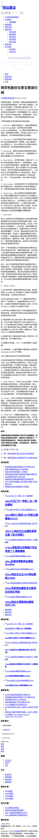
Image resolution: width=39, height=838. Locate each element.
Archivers (8, 760)
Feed (6, 764)
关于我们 (8, 47)
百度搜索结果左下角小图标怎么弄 (17, 702)
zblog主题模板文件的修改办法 (16, 705)
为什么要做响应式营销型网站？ (16, 815)
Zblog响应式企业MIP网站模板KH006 (18, 685)
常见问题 (12, 32)
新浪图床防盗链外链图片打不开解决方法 (20, 467)
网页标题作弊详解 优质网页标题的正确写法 (21, 474)
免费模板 (12, 22)
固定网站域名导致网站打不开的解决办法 (22, 458)
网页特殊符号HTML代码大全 (15, 700)
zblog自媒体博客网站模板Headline (17, 676)
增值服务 (8, 782)
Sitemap (7, 762)
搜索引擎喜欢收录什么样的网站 (16, 469)
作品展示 (8, 19)
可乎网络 (4, 98)
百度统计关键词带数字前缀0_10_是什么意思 (21, 712)
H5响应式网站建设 (12, 17)
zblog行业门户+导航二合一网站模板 (18, 628)
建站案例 (8, 24)
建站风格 (8, 612)
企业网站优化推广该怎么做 (15, 477)
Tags (6, 765)
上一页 (3, 449)
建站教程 (12, 34)
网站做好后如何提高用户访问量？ (17, 487)
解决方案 (12, 42)
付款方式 (12, 52)
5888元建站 (9, 798)
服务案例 (8, 777)
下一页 (15, 449)
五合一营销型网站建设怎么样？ (16, 813)
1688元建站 (9, 793)
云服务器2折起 (19, 70)
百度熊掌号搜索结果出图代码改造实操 (19, 479)
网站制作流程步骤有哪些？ (15, 810)
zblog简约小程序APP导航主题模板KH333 (20, 638)
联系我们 (12, 49)
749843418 (6, 730)
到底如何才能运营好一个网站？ (16, 472)
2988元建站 (9, 796)
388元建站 (8, 791)
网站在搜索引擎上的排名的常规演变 (20, 453)
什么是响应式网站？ (12, 808)
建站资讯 (8, 29)
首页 (6, 74)
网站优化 (12, 37)
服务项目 (8, 27)
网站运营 (12, 39)
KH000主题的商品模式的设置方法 (17, 695)
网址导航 (8, 44)
